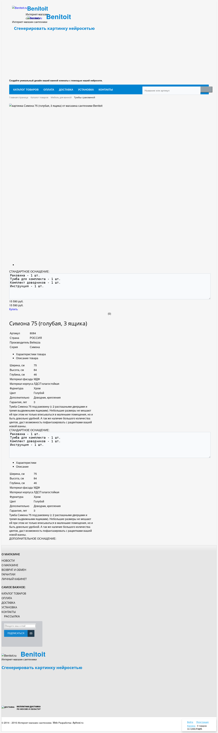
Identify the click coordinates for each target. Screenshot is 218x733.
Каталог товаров (14, 593)
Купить (13, 309)
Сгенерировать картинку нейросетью (54, 28)
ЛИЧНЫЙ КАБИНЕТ (14, 579)
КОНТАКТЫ (9, 612)
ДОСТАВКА (8, 603)
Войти (190, 722)
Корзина (191, 725)
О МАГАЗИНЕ (10, 565)
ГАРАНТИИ (8, 574)
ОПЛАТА (7, 598)
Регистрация (202, 722)
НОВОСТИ (8, 560)
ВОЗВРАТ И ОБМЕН (14, 570)
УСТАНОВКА (9, 607)
